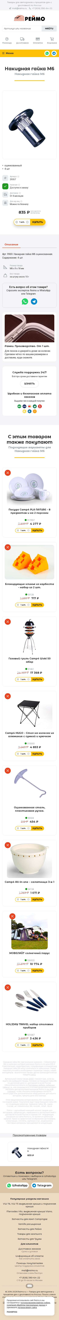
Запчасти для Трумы (30, 1239)
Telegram (54, 53)
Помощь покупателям (29, 1264)
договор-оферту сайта (27, 1307)
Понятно (12, 1312)
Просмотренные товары (29, 1135)
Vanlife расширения (29, 1224)
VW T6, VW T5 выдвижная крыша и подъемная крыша (29, 1205)
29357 (31, 1079)
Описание (11, 244)
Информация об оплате (29, 1257)
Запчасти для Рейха (29, 1229)
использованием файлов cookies (35, 1303)
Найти (49, 28)
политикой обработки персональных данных (26, 1305)
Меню (9, 53)
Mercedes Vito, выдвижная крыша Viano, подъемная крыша (29, 1213)
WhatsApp (47, 53)
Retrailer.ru (29, 1286)
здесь (33, 1075)
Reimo (29, 18)
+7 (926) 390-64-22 (42, 8)
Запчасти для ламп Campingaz (29, 1219)
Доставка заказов (29, 1249)
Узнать (29, 383)
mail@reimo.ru (19, 8)
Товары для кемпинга (29, 1234)
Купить (37, 222)
